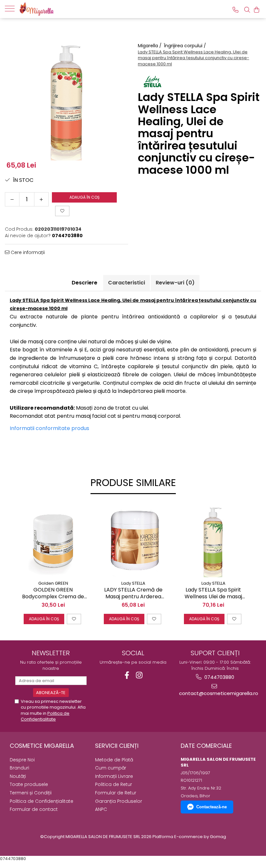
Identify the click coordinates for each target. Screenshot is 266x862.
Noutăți (18, 776)
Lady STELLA (133, 583)
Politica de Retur (113, 784)
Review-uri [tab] (175, 282)
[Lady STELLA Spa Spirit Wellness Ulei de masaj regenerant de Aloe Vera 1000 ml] (213, 540)
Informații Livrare (114, 776)
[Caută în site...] (247, 9)
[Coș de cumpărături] (256, 9)
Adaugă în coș (84, 197)
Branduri (19, 768)
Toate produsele (29, 784)
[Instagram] (139, 675)
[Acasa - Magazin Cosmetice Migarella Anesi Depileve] (51, 9)
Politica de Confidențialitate (41, 801)
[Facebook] (127, 675)
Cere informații (27, 252)
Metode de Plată (114, 760)
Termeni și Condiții (31, 793)
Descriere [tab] (84, 282)
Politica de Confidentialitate (45, 716)
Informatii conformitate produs (49, 428)
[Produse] (12, 8)
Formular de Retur (115, 793)
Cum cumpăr (110, 768)
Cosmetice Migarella (42, 746)
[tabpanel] (66, 99)
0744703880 (218, 677)
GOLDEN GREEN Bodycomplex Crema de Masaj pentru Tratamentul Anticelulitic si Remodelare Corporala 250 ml (53, 593)
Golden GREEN (53, 583)
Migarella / (150, 45)
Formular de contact (34, 809)
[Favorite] (62, 211)
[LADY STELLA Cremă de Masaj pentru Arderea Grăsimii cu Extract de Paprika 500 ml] (133, 540)
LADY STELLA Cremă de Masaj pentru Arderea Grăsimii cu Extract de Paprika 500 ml (133, 593)
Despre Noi (22, 760)
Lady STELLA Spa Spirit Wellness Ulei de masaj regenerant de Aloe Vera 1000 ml (213, 593)
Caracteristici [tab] (126, 282)
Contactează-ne (211, 806)
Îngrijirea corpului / (185, 45)
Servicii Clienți (117, 746)
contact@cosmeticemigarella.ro (215, 693)
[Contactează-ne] (235, 9)
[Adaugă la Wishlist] (74, 619)
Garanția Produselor (118, 801)
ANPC (101, 809)
